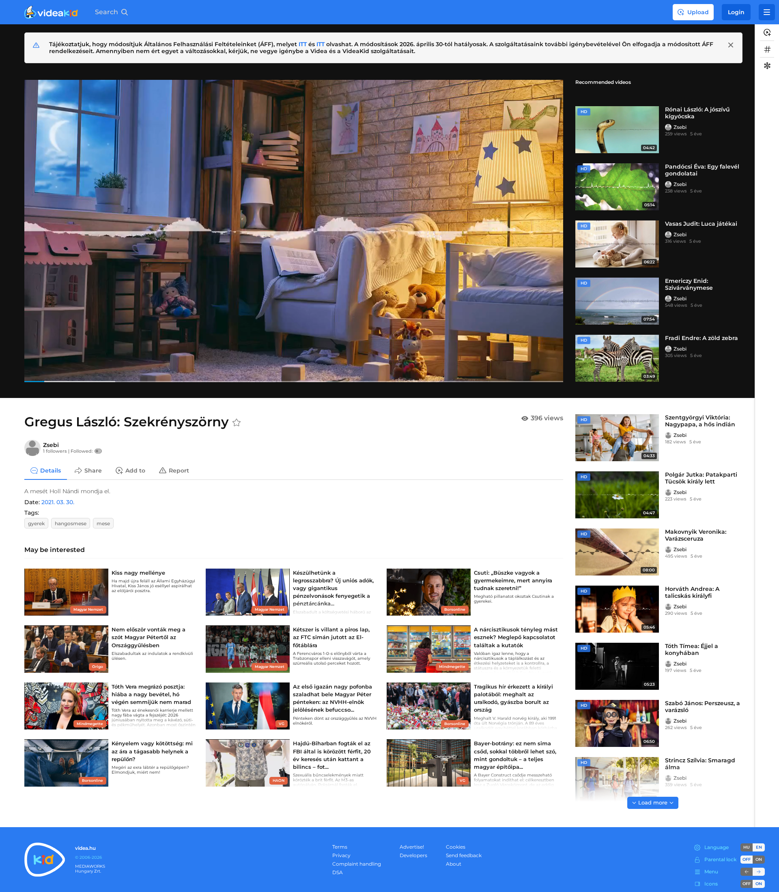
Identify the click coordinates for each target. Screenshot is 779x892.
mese (103, 523)
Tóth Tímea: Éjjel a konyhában (691, 649)
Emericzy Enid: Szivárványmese (689, 284)
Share (93, 470)
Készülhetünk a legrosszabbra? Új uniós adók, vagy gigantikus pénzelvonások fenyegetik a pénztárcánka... (333, 588)
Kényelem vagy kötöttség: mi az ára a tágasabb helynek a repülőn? (152, 751)
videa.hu (85, 848)
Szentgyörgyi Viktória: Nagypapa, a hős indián (700, 421)
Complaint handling (356, 864)
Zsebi (680, 127)
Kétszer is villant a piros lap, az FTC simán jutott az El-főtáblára (331, 637)
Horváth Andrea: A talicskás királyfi (692, 592)
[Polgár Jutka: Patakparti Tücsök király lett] (617, 494)
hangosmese (70, 523)
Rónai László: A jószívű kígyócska (697, 113)
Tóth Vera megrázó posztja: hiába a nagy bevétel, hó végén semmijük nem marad (151, 694)
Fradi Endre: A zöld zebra (701, 338)
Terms (339, 847)
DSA (337, 872)
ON (758, 859)
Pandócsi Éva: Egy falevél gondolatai (702, 170)
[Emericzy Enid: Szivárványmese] (617, 301)
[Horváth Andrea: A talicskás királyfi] (617, 609)
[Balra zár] (746, 872)
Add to (135, 470)
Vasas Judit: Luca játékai (701, 223)
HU (746, 847)
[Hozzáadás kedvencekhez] (236, 423)
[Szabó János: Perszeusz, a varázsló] (617, 723)
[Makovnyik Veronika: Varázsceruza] (617, 551)
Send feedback (464, 855)
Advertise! (412, 847)
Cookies (455, 847)
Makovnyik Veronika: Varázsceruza (695, 535)
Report (179, 470)
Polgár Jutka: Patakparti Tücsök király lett (701, 478)
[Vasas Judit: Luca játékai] (617, 243)
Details (50, 470)
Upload (698, 12)
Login (736, 12)
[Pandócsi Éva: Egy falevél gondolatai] (617, 186)
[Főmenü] (767, 12)
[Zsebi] (668, 127)
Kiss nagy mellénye (138, 572)
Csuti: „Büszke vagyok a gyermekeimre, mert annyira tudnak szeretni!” (513, 580)
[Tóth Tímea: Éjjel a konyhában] (617, 666)
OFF (746, 883)
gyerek (36, 523)
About (453, 864)
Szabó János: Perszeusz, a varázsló (702, 706)
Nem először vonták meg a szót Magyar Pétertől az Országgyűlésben (148, 637)
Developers (413, 855)
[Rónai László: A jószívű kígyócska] (617, 129)
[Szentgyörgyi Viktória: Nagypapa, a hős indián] (617, 437)
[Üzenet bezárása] (730, 45)
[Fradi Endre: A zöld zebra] (617, 358)
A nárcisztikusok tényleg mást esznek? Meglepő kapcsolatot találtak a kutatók (516, 637)
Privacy (341, 855)
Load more (652, 802)
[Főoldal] (51, 12)
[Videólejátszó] (293, 230)
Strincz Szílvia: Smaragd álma (700, 764)
